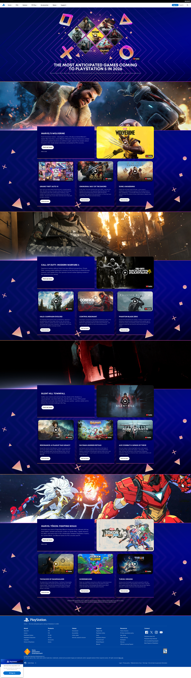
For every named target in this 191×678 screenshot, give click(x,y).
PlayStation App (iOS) (149, 636)
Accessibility (75, 633)
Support (63, 5)
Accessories (44, 5)
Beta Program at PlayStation (151, 643)
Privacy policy (126, 663)
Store (9, 5)
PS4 (49, 633)
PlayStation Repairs (101, 637)
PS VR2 (49, 635)
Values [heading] (74, 628)
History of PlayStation (29, 642)
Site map (145, 663)
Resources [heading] (123, 628)
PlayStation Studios (28, 635)
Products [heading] (51, 628)
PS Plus (34, 5)
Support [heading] (98, 628)
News (54, 5)
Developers (123, 639)
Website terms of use (136, 663)
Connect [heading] (147, 628)
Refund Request (100, 642)
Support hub (99, 630)
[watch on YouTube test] (149, 156)
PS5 (17, 5)
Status (97, 635)
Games (25, 5)
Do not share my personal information (158, 663)
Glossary (122, 642)
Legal (120, 663)
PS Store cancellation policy (127, 633)
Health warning (124, 637)
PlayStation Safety (100, 633)
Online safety (75, 635)
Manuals (98, 644)
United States (31, 663)
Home (25, 624)
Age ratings (123, 635)
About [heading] (26, 628)
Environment (75, 630)
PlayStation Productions (29, 637)
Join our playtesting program (151, 641)
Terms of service (124, 630)
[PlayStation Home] (3, 5)
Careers (26, 633)
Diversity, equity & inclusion (79, 637)
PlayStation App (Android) (150, 638)
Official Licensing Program (126, 644)
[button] (95, 35)
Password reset (100, 639)
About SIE (26, 630)
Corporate (26, 639)
